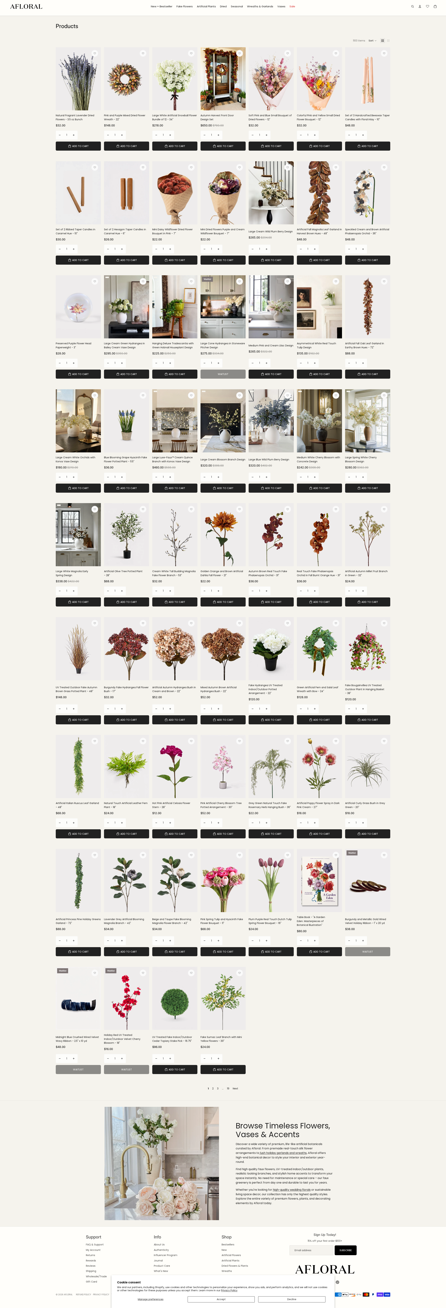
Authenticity (161, 1250)
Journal (158, 1260)
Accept (221, 1299)
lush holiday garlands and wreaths (283, 1153)
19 (228, 1088)
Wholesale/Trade (96, 1276)
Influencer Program (165, 1255)
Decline (291, 1299)
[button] (373, 40)
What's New (161, 1271)
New (224, 1250)
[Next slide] (144, 79)
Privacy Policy (229, 1290)
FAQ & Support (95, 1244)
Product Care (162, 1266)
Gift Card (91, 1281)
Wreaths (227, 1271)
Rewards (91, 1260)
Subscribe (346, 1250)
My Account (93, 1250)
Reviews (90, 1266)
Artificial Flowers (231, 1255)
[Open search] (412, 6)
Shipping (91, 1271)
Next (235, 1088)
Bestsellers (228, 1244)
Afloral (68, 1294)
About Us (159, 1244)
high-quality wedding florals (292, 1190)
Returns (90, 1255)
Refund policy (83, 1294)
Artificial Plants (230, 1260)
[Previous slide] (109, 79)
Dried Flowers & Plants (235, 1266)
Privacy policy (101, 1294)
